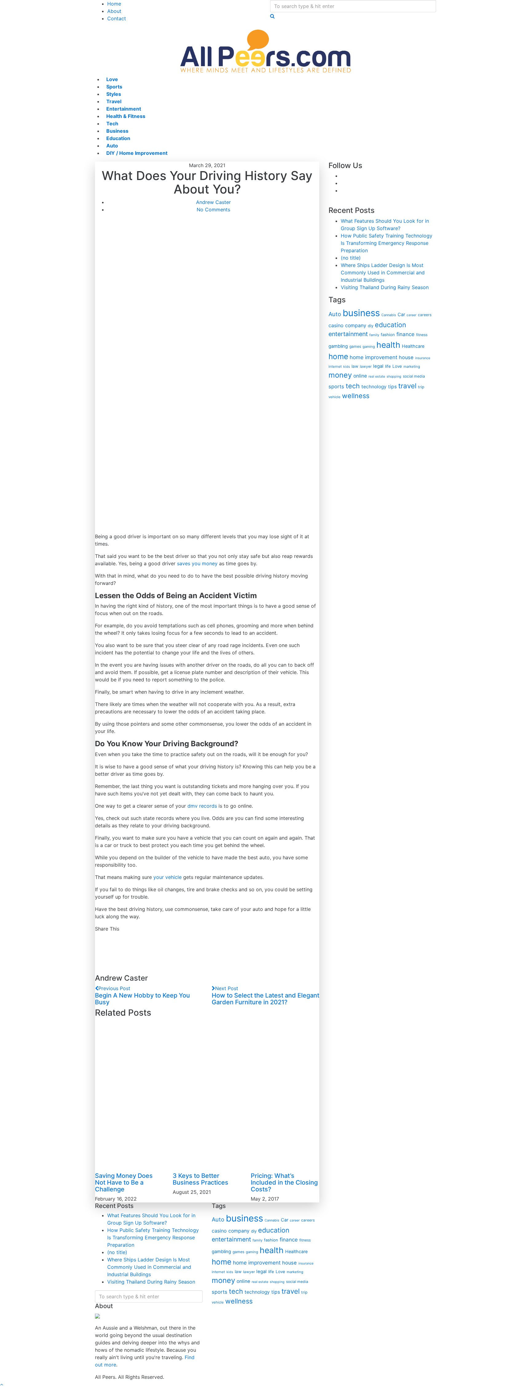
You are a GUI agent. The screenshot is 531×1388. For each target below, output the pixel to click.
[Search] (272, 16)
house (406, 357)
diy (370, 325)
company (355, 325)
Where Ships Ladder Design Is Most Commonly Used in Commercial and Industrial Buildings (383, 272)
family (374, 335)
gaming (369, 346)
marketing (411, 366)
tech (353, 386)
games (355, 346)
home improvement (373, 357)
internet (335, 366)
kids (346, 367)
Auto (334, 314)
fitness (421, 334)
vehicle (334, 397)
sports (336, 386)
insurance (422, 358)
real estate (376, 376)
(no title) (351, 258)
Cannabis (388, 315)
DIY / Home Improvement (136, 153)
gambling (338, 346)
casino (336, 325)
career (411, 315)
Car (401, 314)
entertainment (348, 334)
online (360, 376)
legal (378, 366)
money (340, 375)
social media (414, 376)
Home (114, 4)
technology (374, 387)
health (388, 345)
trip (421, 387)
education (390, 325)
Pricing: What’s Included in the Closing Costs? (284, 1182)
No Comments (213, 209)
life (388, 366)
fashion (388, 334)
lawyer (366, 366)
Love (397, 366)
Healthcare (413, 346)
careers (424, 314)
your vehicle (167, 877)
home (338, 356)
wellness (355, 396)
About (114, 11)
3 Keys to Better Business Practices (200, 1179)
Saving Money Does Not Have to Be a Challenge (124, 1182)
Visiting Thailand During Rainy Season (385, 287)
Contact (116, 18)
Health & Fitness (125, 116)
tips (392, 387)
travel (407, 386)
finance (405, 334)
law (355, 366)
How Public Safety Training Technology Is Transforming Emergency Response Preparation (386, 243)
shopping (394, 376)
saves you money (197, 563)
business (361, 313)
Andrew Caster (213, 202)
